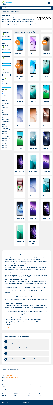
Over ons (4, 393)
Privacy (15, 391)
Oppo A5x (4, 117)
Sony (40, 393)
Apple (29, 386)
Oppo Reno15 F (5, 119)
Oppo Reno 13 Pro (6, 147)
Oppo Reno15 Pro (6, 121)
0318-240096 (9, 375)
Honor (40, 391)
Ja (4, 81)
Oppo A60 (4, 110)
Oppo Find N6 (5, 107)
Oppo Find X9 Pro (6, 123)
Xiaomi (29, 395)
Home (3, 11)
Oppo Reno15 (5, 114)
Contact (15, 386)
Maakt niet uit (6, 84)
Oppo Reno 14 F (5, 131)
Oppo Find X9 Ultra (6, 109)
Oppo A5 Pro (5, 133)
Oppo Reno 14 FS (6, 138)
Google (29, 393)
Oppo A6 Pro (5, 126)
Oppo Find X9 (5, 128)
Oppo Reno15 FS (6, 136)
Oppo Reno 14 (5, 145)
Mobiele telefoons (10, 11)
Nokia (40, 389)
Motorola (41, 386)
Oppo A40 (4, 105)
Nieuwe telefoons (6, 391)
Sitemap (15, 395)
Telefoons (4, 386)
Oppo (40, 395)
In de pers (4, 395)
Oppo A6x (4, 116)
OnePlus (29, 391)
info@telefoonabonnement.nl (11, 377)
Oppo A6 (4, 112)
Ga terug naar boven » (9, 327)
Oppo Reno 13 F (5, 143)
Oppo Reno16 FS (6, 103)
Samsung (29, 389)
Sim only (4, 389)
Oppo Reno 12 (5, 135)
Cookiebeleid (17, 389)
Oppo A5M (4, 142)
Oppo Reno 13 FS (6, 130)
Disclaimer (16, 393)
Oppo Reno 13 (5, 140)
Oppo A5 (4, 124)
